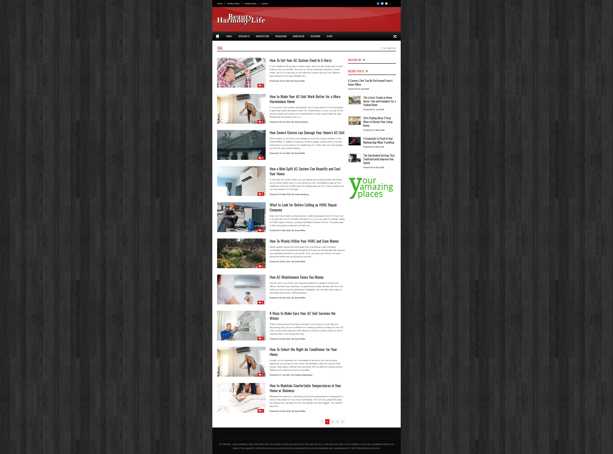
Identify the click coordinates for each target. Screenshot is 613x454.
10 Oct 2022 (285, 80)
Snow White (299, 80)
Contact (264, 3)
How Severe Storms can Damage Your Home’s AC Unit (307, 132)
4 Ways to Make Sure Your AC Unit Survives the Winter (303, 315)
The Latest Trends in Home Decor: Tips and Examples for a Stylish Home (379, 101)
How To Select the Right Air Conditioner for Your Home (303, 351)
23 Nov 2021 (285, 338)
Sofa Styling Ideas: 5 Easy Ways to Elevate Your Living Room (378, 121)
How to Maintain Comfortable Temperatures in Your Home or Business (305, 388)
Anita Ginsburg (301, 121)
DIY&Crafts (244, 36)
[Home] (217, 36)
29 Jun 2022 (285, 121)
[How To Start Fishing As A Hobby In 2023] (395, 36)
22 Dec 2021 (285, 261)
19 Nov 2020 (285, 411)
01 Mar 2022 (285, 230)
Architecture (262, 36)
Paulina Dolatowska (303, 374)
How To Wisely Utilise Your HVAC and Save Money (304, 241)
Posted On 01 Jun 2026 (373, 109)
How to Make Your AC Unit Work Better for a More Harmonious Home (305, 98)
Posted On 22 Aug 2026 (358, 88)
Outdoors (315, 36)
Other (329, 36)
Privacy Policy (233, 3)
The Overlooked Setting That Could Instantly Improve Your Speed (379, 159)
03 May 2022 (285, 194)
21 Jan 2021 (285, 374)
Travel (229, 36)
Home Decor (298, 36)
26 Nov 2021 (285, 297)
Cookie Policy (250, 3)
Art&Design (280, 36)
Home (219, 3)
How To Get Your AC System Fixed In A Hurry (301, 60)
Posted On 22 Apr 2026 (373, 146)
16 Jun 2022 (285, 153)
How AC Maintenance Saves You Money (297, 277)
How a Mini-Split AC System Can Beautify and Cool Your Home (305, 171)
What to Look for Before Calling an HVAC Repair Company (303, 207)
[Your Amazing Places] (372, 199)
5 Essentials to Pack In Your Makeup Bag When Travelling (378, 140)
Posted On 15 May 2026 (374, 130)
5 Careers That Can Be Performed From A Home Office (370, 82)
